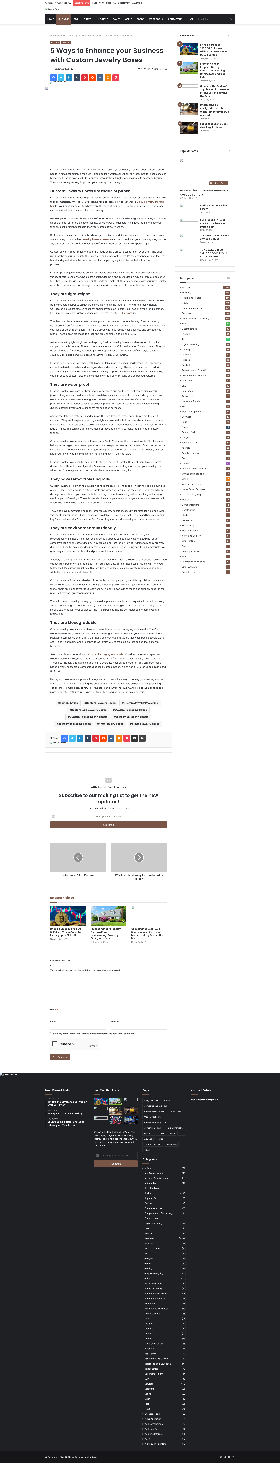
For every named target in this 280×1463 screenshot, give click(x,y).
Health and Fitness (191, 297)
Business (63, 19)
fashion (161, 1133)
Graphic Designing (191, 494)
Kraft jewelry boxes (111, 723)
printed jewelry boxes (145, 723)
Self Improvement (191, 551)
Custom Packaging (152, 1117)
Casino (185, 546)
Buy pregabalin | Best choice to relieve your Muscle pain (213, 223)
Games (116, 19)
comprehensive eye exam (155, 1106)
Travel (88, 19)
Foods (140, 19)
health (172, 1133)
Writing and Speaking (193, 473)
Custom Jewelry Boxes (101, 702)
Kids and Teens (190, 530)
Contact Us (175, 19)
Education (148, 1133)
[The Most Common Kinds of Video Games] (189, 240)
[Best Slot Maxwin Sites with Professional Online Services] (101, 1110)
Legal (184, 422)
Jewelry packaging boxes (74, 723)
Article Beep (91, 1457)
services (148, 1139)
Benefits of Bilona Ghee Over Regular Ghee (214, 125)
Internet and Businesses (194, 468)
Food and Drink (189, 442)
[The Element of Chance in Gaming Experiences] (116, 1120)
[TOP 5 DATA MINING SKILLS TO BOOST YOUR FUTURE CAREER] (189, 254)
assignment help (151, 1100)
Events (185, 556)
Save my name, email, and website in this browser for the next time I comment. (93, 1033)
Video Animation (190, 567)
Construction (188, 510)
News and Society (191, 536)
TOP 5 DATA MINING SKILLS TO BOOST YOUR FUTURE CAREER (213, 253)
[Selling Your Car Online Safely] (189, 210)
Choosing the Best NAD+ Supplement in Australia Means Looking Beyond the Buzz (134, 2)
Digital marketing (175, 1128)
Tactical (160, 1139)
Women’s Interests (191, 484)
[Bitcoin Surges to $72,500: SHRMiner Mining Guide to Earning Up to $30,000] (68, 916)
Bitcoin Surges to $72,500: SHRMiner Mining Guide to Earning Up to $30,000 (66, 932)
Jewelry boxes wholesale (97, 239)
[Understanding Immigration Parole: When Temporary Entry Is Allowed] (189, 109)
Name (54, 1009)
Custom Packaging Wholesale (105, 654)
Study (185, 515)
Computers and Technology (196, 318)
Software (186, 416)
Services (186, 313)
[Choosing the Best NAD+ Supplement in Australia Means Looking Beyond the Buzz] (149, 916)
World (128, 19)
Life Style (102, 19)
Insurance (187, 520)
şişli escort (125, 313)
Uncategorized (189, 329)
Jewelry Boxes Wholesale (132, 716)
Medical (186, 406)
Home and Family (191, 401)
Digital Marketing (190, 344)
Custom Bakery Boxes (154, 1111)
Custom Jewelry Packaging (141, 702)
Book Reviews (189, 572)
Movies (185, 499)
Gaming (186, 349)
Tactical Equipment (153, 1144)
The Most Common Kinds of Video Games (215, 237)
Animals (186, 448)
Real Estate (188, 391)
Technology (171, 1144)
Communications (190, 504)
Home (50, 19)
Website (115, 1021)
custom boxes (69, 702)
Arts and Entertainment (194, 375)
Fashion (186, 334)
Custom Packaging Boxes (131, 709)
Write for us (156, 19)
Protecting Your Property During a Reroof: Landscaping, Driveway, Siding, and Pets (106, 933)
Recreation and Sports (193, 561)
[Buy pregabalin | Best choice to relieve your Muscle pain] (189, 224)
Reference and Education (195, 370)
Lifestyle (186, 354)
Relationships (189, 525)
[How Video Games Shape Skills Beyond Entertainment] (131, 1120)
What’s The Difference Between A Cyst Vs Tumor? (204, 192)
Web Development (191, 411)
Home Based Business (193, 489)
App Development (191, 453)
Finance (186, 360)
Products (186, 365)
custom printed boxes (153, 1128)
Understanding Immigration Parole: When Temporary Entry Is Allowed (214, 110)
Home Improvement (192, 308)
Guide (185, 303)
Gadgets (186, 437)
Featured (66, 42)
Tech (77, 19)
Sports (185, 458)
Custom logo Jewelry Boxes (89, 709)
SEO (184, 385)
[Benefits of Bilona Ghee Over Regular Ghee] (189, 128)
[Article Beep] (52, 9)
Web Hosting (188, 541)
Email (54, 1021)
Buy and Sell (188, 432)
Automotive (188, 396)
